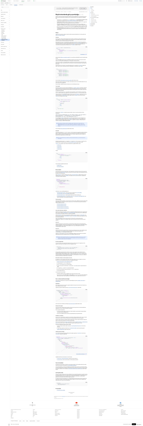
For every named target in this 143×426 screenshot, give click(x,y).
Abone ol (134, 424)
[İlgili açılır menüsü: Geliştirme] (25, 1)
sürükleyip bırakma (58, 281)
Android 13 (78, 415)
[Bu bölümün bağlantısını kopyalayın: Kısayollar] (59, 130)
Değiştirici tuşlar (59, 165)
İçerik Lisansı (63, 396)
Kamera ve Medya (35, 414)
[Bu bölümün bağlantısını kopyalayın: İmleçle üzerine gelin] (63, 305)
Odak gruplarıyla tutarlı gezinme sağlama (66, 80)
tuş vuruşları (59, 35)
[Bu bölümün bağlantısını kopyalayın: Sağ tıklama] (60, 283)
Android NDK (100, 415)
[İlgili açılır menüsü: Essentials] (12, 1)
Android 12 (78, 416)
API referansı (100, 413)
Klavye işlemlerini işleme (64, 128)
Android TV (56, 415)
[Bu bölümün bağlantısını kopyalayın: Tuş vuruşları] (60, 86)
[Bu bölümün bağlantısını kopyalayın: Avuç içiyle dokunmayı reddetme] (67, 210)
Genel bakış (2, 4)
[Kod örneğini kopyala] (86, 46)
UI (67, 11)
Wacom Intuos (63, 172)
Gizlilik (33, 415)
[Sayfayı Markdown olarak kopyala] (82, 14)
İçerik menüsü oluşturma (72, 303)
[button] (4, 10)
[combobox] (121, 1)
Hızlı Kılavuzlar (21, 4)
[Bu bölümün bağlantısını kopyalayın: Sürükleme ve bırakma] (64, 315)
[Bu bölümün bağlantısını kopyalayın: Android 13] (59, 228)
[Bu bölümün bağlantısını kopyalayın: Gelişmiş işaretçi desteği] (65, 331)
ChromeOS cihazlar (57, 413)
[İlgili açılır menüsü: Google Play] (31, 1)
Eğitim (7, 4)
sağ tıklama (78, 280)
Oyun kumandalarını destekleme (72, 365)
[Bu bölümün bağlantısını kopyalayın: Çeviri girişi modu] (64, 372)
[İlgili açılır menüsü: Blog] (36, 1)
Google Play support (123, 413)
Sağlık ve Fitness (35, 413)
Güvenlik (12, 413)
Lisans (14, 424)
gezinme (57, 35)
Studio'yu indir (100, 414)
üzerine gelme (82, 280)
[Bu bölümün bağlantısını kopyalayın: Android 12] (59, 222)
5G (33, 416)
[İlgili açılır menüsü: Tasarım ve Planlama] (20, 1)
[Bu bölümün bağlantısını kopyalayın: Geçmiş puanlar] (62, 199)
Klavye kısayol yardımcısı (60, 166)
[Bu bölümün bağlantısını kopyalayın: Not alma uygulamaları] (64, 241)
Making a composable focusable (65, 57)
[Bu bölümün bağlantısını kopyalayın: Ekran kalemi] (62, 169)
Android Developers (58, 11)
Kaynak (12, 414)
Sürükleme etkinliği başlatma (60, 329)
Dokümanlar (15, 4)
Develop (62, 11)
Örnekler (11, 4)
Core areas (65, 11)
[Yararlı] (85, 11)
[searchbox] (5, 7)
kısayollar (63, 35)
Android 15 (78, 413)
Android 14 (78, 414)
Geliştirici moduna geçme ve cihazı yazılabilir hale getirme (64, 261)
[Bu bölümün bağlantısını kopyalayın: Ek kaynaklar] (61, 388)
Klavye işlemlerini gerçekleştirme (72, 20)
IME (60, 87)
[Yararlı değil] (86, 11)
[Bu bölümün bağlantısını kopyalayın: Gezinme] (59, 37)
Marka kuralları (17, 424)
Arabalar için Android (57, 414)
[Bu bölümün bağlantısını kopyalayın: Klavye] (59, 32)
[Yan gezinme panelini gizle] (9, 424)
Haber (11, 415)
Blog (11, 416)
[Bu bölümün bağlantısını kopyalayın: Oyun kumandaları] (64, 362)
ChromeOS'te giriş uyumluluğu (61, 390)
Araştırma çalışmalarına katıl (124, 414)
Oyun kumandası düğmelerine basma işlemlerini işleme (75, 368)
